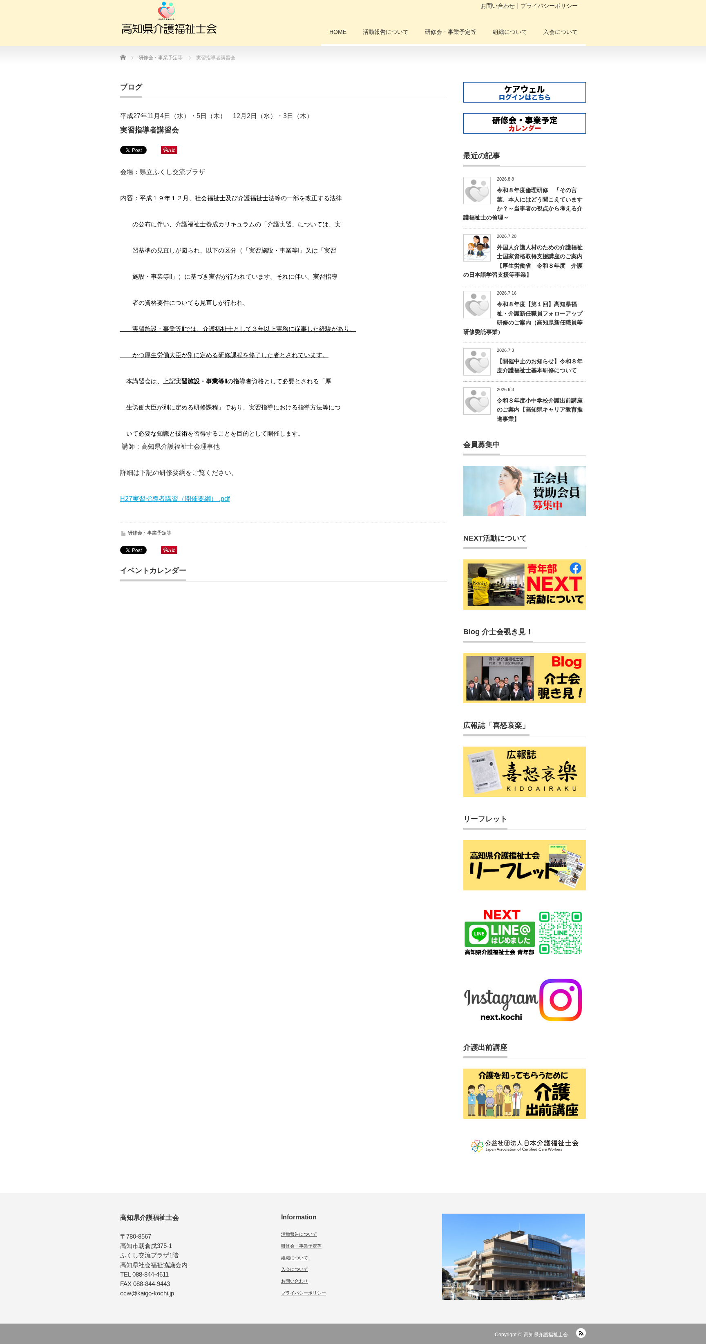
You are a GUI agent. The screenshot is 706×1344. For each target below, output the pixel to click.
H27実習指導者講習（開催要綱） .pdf (175, 498)
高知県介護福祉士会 (546, 1334)
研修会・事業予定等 (450, 32)
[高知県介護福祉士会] (169, 20)
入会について (560, 32)
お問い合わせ (497, 5)
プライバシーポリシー (549, 5)
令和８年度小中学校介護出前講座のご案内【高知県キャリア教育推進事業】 (540, 409)
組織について (510, 32)
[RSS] (581, 1333)
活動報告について (386, 32)
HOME (337, 32)
